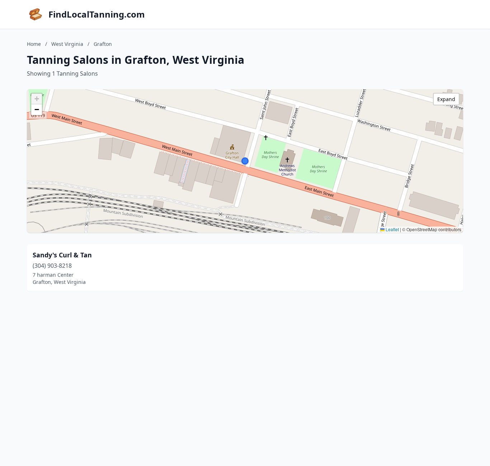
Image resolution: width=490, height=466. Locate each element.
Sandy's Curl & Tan (62, 255)
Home (34, 44)
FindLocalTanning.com (96, 14)
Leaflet (392, 229)
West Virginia (67, 44)
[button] (245, 161)
